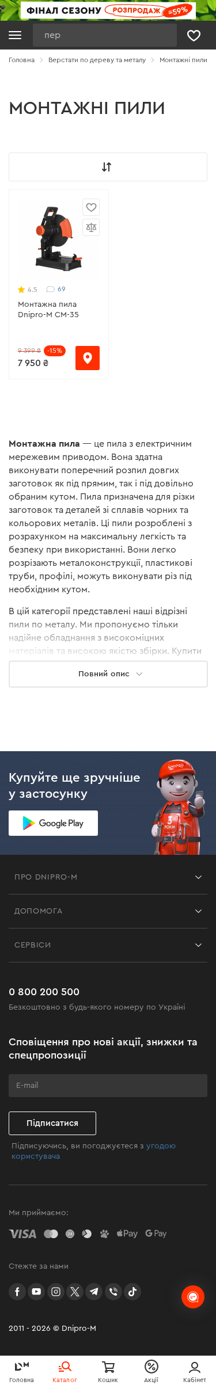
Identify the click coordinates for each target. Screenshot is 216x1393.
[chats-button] (192, 1296)
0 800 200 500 (44, 992)
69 (62, 289)
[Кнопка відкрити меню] (15, 35)
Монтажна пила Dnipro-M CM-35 (48, 309)
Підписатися (52, 1123)
